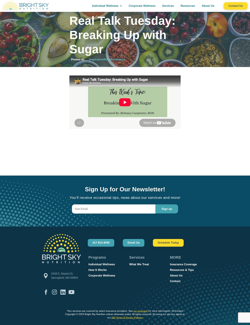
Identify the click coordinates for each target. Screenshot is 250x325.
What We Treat (139, 264)
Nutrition (110, 59)
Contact (175, 281)
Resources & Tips (182, 270)
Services (168, 5)
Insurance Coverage (183, 264)
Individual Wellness (105, 5)
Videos (120, 59)
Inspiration (96, 59)
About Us (208, 5)
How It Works (97, 270)
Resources (188, 5)
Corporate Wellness (142, 5)
